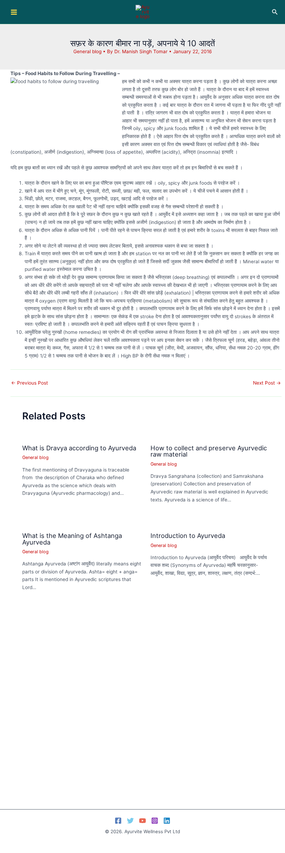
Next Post (267, 383)
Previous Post (29, 383)
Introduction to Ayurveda (187, 535)
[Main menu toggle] (14, 12)
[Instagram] (154, 820)
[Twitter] (130, 820)
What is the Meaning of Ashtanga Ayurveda (72, 539)
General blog (87, 51)
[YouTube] (142, 820)
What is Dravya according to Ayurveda (79, 448)
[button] (275, 12)
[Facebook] (118, 820)
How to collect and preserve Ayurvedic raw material (208, 451)
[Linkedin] (166, 820)
